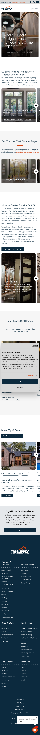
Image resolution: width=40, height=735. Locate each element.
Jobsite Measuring (26, 635)
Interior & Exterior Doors (8, 585)
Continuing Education (27, 653)
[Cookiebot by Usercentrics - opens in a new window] (30, 346)
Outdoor (3, 594)
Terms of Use (20, 706)
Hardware (4, 582)
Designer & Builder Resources (29, 628)
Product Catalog (6, 611)
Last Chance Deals (18, 2)
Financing (4, 607)
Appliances (4, 573)
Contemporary (5, 628)
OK (20, 381)
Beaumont (24, 670)
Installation (24, 646)
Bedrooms (24, 573)
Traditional (4, 638)
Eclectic (3, 631)
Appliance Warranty (27, 649)
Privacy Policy (20, 710)
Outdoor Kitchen (26, 580)
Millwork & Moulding (7, 591)
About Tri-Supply (6, 570)
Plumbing (4, 598)
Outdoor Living (25, 583)
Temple (23, 680)
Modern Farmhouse (7, 635)
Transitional (4, 641)
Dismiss (20, 387)
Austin (23, 667)
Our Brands (4, 614)
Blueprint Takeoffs (26, 631)
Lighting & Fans (5, 588)
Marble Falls (24, 677)
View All (3, 667)
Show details (30, 375)
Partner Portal (25, 656)
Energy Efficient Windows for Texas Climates (17, 481)
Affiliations (20, 703)
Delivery (23, 643)
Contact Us (20, 700)
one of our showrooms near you (27, 152)
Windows (4, 601)
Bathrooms (24, 570)
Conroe (23, 673)
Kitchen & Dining (26, 576)
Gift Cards (4, 604)
